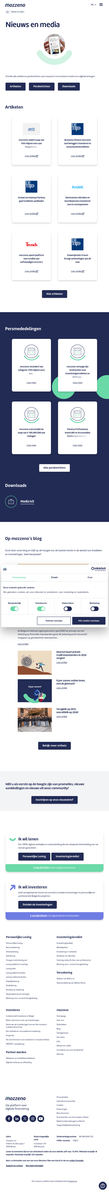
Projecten (10, 1036)
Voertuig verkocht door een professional (74, 960)
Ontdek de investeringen (37, 904)
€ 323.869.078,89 (38, 916)
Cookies (60, 1105)
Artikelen (15, 86)
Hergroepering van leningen (18, 994)
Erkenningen (62, 1109)
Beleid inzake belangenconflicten (71, 1121)
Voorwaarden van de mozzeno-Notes (73, 1117)
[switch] (41, 608)
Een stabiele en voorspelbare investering (23, 1031)
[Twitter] (25, 1118)
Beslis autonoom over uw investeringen (22, 1020)
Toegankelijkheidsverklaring (68, 1125)
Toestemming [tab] (19, 577)
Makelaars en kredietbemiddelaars (20, 1058)
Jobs (58, 1041)
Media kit (27, 501)
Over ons (60, 1020)
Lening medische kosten (16, 977)
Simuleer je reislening (15, 990)
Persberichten (41, 86)
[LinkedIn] (16, 1118)
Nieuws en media (64, 1046)
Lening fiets (11, 969)
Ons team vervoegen (34, 1166)
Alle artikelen (54, 294)
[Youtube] (40, 1118)
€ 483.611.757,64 (41, 868)
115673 (75, 1141)
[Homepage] (15, 5)
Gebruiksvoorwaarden (66, 1101)
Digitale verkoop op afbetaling (19, 1062)
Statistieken (62, 1025)
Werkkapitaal (62, 947)
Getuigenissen (62, 1033)
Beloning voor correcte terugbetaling (21, 998)
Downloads (68, 86)
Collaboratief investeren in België (20, 1016)
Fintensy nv (72, 1181)
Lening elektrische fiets (15, 973)
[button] (103, 1186)
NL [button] (92, 5)
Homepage (61, 1016)
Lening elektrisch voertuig (17, 964)
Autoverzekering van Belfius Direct (71, 983)
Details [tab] (54, 577)
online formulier (76, 1161)
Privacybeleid (62, 1097)
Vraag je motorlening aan (16, 960)
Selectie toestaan (54, 620)
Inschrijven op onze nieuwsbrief (54, 800)
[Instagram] (32, 1118)
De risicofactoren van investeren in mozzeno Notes (27, 1040)
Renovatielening (13, 947)
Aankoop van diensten (66, 956)
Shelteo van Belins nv (66, 979)
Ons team (61, 1037)
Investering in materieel (66, 952)
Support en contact (14, 1166)
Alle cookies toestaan (88, 620)
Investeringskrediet (67, 856)
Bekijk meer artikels (54, 745)
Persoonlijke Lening (34, 856)
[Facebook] (9, 1118)
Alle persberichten (54, 468)
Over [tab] (90, 577)
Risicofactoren (63, 1113)
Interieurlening (12, 952)
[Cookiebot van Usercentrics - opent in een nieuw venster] (93, 569)
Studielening (11, 986)
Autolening (10, 956)
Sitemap (60, 1054)
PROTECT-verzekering (15, 1044)
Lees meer (31, 383)
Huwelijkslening (12, 981)
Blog (58, 1029)
